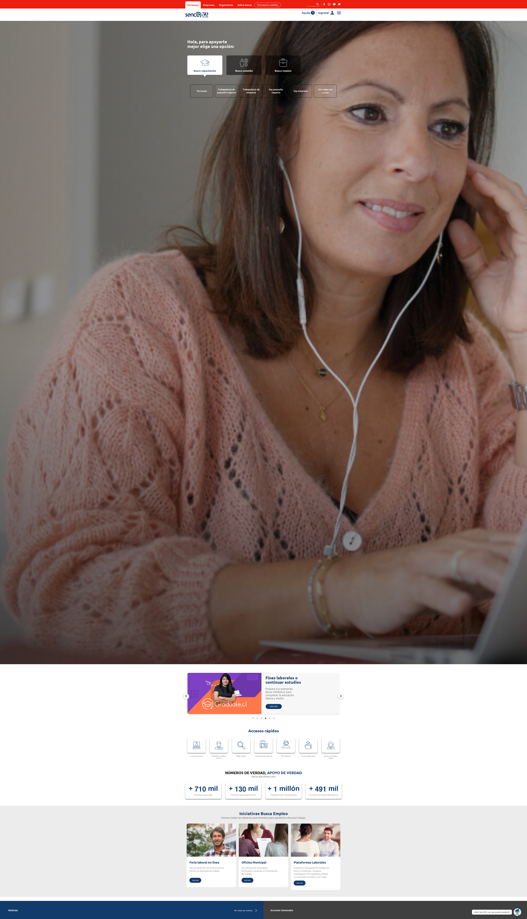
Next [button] (341, 696)
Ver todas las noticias (243, 910)
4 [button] (265, 718)
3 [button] (261, 718)
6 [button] (273, 718)
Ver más (195, 880)
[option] (263, 694)
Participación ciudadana (267, 5)
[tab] (204, 65)
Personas (193, 4)
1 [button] (253, 718)
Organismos (226, 4)
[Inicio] (204, 15)
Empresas (208, 4)
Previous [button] (186, 696)
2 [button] (257, 718)
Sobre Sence (245, 4)
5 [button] (269, 718)
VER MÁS (274, 695)
